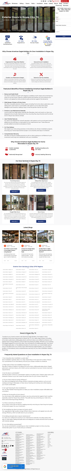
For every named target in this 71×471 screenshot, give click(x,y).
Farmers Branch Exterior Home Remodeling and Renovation (20, 458)
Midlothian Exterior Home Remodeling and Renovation (30, 453)
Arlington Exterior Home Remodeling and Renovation (20, 435)
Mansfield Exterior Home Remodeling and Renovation (30, 451)
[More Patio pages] (35, 3)
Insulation (49, 438)
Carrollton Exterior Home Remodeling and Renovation (20, 445)
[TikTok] (49, 1)
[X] (47, 1)
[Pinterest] (45, 1)
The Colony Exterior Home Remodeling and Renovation (41, 437)
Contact (49, 441)
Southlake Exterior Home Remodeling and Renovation (30, 461)
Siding (49, 435)
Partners (49, 442)
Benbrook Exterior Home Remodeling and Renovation (20, 440)
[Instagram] (41, 1)
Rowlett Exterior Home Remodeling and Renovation (41, 447)
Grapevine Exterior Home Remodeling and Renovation (30, 435)
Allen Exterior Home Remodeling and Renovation (40, 442)
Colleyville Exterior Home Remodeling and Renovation (20, 447)
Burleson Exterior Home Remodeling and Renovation (20, 442)
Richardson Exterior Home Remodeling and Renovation (30, 458)
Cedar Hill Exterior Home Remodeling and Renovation (41, 456)
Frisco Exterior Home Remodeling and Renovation (40, 434)
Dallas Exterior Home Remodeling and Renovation (19, 453)
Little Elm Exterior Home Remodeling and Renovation (41, 450)
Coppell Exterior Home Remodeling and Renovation (19, 450)
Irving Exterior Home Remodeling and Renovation (29, 440)
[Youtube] (51, 1)
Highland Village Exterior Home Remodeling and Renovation (40, 453)
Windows (49, 434)
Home (4, 30)
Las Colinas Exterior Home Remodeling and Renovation (30, 445)
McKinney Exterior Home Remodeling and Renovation (41, 445)
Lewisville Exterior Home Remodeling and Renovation (30, 448)
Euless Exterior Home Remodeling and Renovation (19, 455)
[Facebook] (43, 1)
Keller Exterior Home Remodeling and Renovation (30, 443)
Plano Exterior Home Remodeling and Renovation (40, 440)
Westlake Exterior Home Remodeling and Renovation (30, 464)
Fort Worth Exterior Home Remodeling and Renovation (20, 463)
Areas (49, 443)
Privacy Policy (50, 445)
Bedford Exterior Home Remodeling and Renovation (19, 437)
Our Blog (49, 444)
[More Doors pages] (29, 3)
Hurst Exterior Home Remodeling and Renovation (29, 438)
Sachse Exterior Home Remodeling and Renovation (40, 458)
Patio (48, 437)
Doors (9, 30)
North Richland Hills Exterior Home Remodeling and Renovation (31, 456)
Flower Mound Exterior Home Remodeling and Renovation (20, 460)
